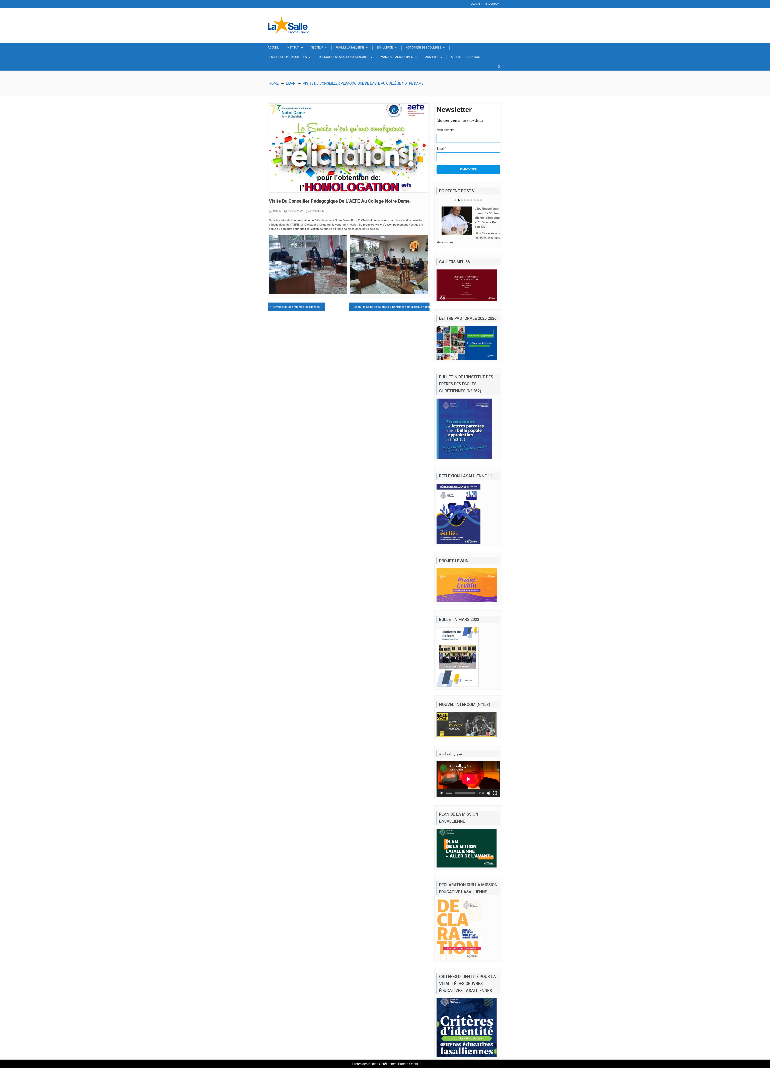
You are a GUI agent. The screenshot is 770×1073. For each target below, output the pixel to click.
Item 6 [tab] (471, 200)
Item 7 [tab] (475, 200)
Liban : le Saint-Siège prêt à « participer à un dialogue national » (394, 306)
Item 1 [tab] (455, 200)
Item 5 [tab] (468, 200)
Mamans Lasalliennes (397, 57)
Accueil (273, 47)
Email (441, 148)
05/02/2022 (295, 211)
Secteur (317, 47)
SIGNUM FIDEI (385, 47)
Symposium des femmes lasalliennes (296, 306)
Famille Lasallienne (350, 47)
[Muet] (488, 787)
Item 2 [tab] (459, 200)
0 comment (317, 211)
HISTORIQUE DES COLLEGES (423, 47)
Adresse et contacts (466, 57)
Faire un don (491, 3)
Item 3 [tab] (462, 200)
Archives (432, 57)
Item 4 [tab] (465, 200)
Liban (291, 83)
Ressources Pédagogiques (287, 57)
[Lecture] (442, 787)
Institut (293, 47)
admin (276, 211)
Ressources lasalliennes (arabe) (344, 57)
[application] (468, 773)
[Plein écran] (495, 787)
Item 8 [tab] (478, 200)
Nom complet (445, 130)
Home (274, 83)
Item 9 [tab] (481, 200)
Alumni (475, 3)
